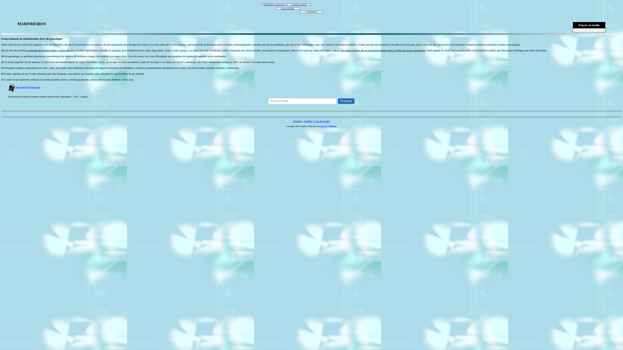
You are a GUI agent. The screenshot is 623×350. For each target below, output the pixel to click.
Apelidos (308, 121)
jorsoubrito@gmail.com (28, 87)
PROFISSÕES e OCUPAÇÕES (274, 5)
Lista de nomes (322, 121)
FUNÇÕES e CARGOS (299, 5)
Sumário (297, 121)
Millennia (333, 126)
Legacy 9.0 (323, 126)
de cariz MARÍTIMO (287, 8)
